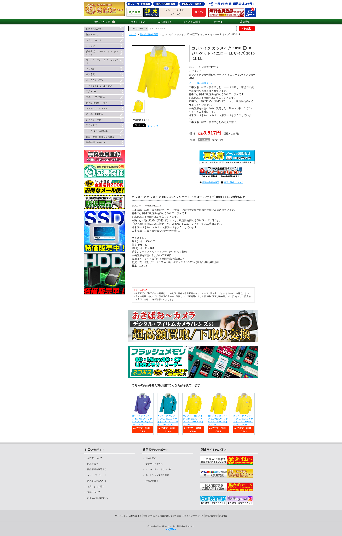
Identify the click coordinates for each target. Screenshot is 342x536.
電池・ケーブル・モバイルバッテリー (102, 61)
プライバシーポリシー (193, 516)
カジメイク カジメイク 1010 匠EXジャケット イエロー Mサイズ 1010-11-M (243, 420)
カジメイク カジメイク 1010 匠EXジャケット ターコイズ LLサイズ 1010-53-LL (167, 420)
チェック (153, 126)
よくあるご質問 (191, 21)
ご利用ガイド (165, 21)
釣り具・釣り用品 (94, 114)
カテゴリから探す (103, 21)
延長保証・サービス (95, 142)
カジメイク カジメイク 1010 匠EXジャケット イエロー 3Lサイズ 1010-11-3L (193, 420)
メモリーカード (93, 40)
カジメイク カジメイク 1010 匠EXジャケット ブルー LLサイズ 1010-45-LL (142, 420)
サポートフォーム (154, 463)
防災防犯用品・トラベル (98, 103)
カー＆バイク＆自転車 (97, 131)
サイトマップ (138, 21)
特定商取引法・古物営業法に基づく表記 (162, 516)
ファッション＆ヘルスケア (99, 86)
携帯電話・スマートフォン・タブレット (102, 53)
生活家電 (90, 74)
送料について (93, 492)
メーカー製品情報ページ (200, 83)
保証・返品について (233, 182)
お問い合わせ (211, 516)
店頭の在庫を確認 (210, 182)
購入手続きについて (97, 481)
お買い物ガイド (153, 481)
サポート (218, 21)
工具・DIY (91, 91)
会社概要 (223, 516)
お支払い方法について (98, 498)
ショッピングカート (97, 475)
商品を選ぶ (92, 463)
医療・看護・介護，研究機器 (100, 137)
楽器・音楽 (91, 125)
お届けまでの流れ (95, 486)
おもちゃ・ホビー (94, 120)
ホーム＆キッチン (94, 80)
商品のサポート (153, 458)
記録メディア (92, 34)
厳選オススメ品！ (94, 29)
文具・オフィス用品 (95, 97)
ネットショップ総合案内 (157, 475)
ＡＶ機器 (90, 69)
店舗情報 (245, 21)
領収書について (94, 458)
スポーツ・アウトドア (97, 108)
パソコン (90, 46)
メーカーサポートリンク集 (158, 469)
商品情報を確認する (97, 469)
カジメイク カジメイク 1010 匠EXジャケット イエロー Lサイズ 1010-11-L (218, 420)
